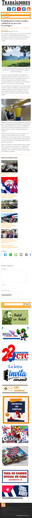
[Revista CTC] (15, 466)
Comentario (4, 269)
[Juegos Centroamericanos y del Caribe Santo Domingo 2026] (15, 341)
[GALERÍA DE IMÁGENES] (15, 442)
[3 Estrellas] (4, 31)
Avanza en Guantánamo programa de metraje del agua (9, 246)
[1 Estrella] (2, 31)
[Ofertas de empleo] (16, 410)
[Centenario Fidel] (15, 324)
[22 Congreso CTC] (15, 361)
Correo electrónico (6, 290)
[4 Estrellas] (5, 31)
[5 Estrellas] (7, 31)
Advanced (6, 306)
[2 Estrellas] (3, 31)
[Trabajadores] (3, 505)
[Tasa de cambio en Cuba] (15, 482)
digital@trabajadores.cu (23, 515)
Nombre (3, 284)
